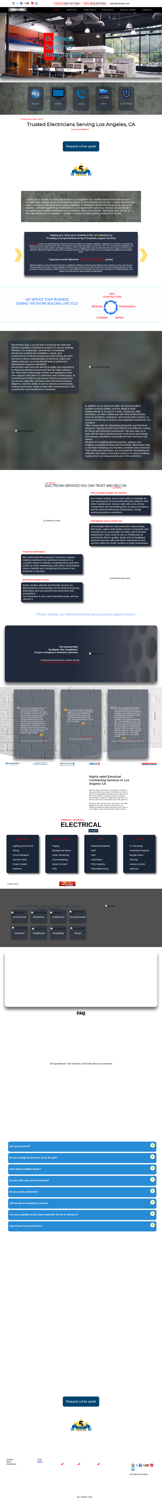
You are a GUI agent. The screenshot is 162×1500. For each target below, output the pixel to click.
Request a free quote (81, 146)
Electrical (126, 103)
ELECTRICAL (81, 824)
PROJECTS (108, 10)
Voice (81, 104)
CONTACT (147, 10)
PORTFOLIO (90, 10)
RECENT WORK (128, 10)
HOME (57, 10)
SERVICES (72, 10)
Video (58, 103)
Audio (35, 103)
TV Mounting (136, 846)
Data (103, 103)
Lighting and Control (23, 846)
